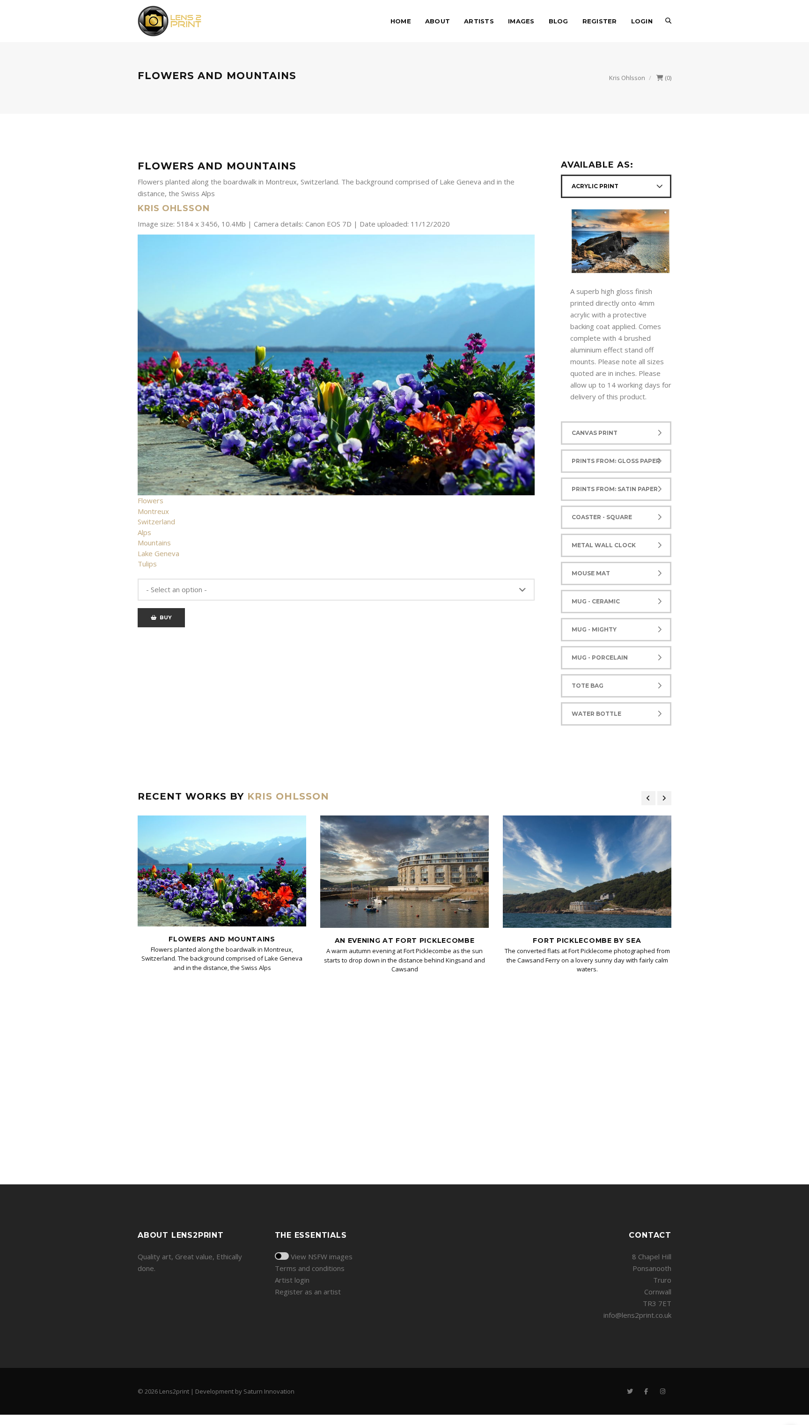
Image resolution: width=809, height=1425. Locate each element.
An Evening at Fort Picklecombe (405, 940)
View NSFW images (322, 1256)
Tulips (147, 563)
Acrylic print (595, 186)
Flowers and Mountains (222, 939)
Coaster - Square (602, 517)
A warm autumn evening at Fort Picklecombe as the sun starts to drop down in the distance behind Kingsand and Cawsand (404, 960)
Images (521, 21)
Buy (164, 617)
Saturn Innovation (268, 1391)
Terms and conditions (310, 1268)
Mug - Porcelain (600, 657)
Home (400, 21)
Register (599, 21)
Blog (558, 21)
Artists (479, 21)
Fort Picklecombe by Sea (587, 940)
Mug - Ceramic (596, 601)
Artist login (292, 1280)
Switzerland (156, 521)
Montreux (153, 511)
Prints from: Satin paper (615, 488)
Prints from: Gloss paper (616, 460)
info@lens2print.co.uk (637, 1315)
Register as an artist (308, 1291)
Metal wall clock (604, 545)
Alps (144, 532)
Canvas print (595, 432)
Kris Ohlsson (627, 77)
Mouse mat (591, 573)
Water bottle (596, 713)
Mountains (154, 542)
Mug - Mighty (594, 629)
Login (642, 21)
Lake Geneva (158, 553)
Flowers (150, 500)
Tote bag (587, 685)
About (437, 21)
